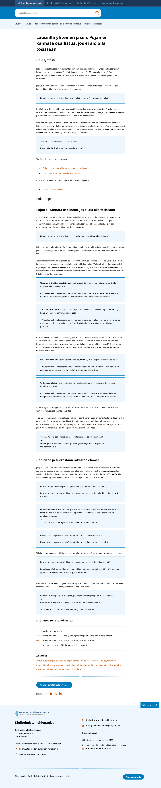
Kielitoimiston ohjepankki (30, 3)
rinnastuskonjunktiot (73, 665)
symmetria (116, 665)
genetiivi (76, 660)
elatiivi (63, 660)
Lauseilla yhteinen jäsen (53, 189)
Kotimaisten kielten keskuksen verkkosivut (36, 749)
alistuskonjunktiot (51, 660)
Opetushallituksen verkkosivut (31, 754)
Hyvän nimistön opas (86, 3)
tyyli (44, 669)
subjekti (107, 665)
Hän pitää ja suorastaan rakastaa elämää (62, 173)
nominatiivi (41, 665)
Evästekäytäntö (41, 776)
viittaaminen (52, 669)
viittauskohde (65, 669)
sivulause (99, 665)
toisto (38, 669)
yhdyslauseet (78, 669)
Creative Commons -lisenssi (96, 748)
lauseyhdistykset (108, 660)
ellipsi (69, 660)
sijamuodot (88, 665)
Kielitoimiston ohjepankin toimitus (100, 720)
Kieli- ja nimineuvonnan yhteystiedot (101, 725)
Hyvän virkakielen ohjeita (59, 3)
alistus (39, 660)
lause (83, 660)
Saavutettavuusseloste (60, 776)
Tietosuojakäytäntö (23, 776)
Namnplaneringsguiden (113, 3)
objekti (50, 665)
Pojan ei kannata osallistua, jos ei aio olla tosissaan (65, 168)
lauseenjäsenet (93, 660)
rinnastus (58, 665)
